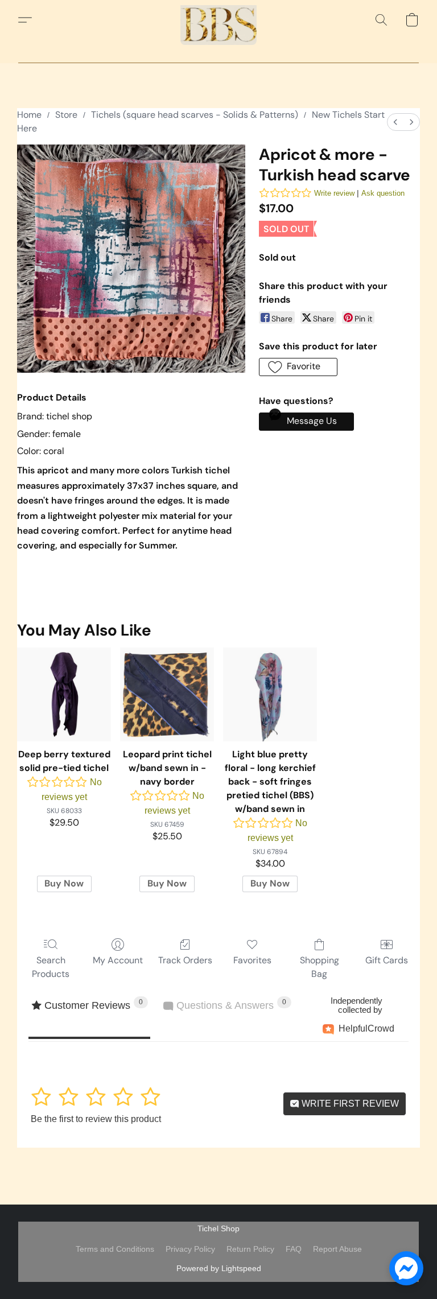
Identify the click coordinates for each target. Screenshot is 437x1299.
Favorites (252, 960)
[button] (218, 20)
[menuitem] (395, 122)
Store (66, 115)
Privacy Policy (190, 1248)
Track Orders (185, 960)
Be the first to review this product (96, 1119)
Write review (334, 193)
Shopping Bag (319, 967)
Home (29, 115)
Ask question (383, 193)
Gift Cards (386, 960)
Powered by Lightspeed (218, 1268)
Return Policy (250, 1248)
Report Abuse (337, 1248)
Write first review (349, 1103)
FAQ (294, 1248)
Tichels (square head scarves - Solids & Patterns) (194, 115)
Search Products (50, 967)
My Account (118, 960)
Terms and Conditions (115, 1248)
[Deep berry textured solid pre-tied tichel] (64, 694)
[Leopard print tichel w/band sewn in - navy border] (167, 694)
